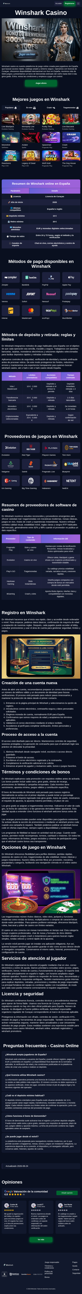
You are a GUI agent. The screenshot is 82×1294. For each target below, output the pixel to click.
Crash (49, 108)
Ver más (41, 1239)
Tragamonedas (69, 108)
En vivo (29, 108)
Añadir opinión (67, 1193)
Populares (9, 108)
